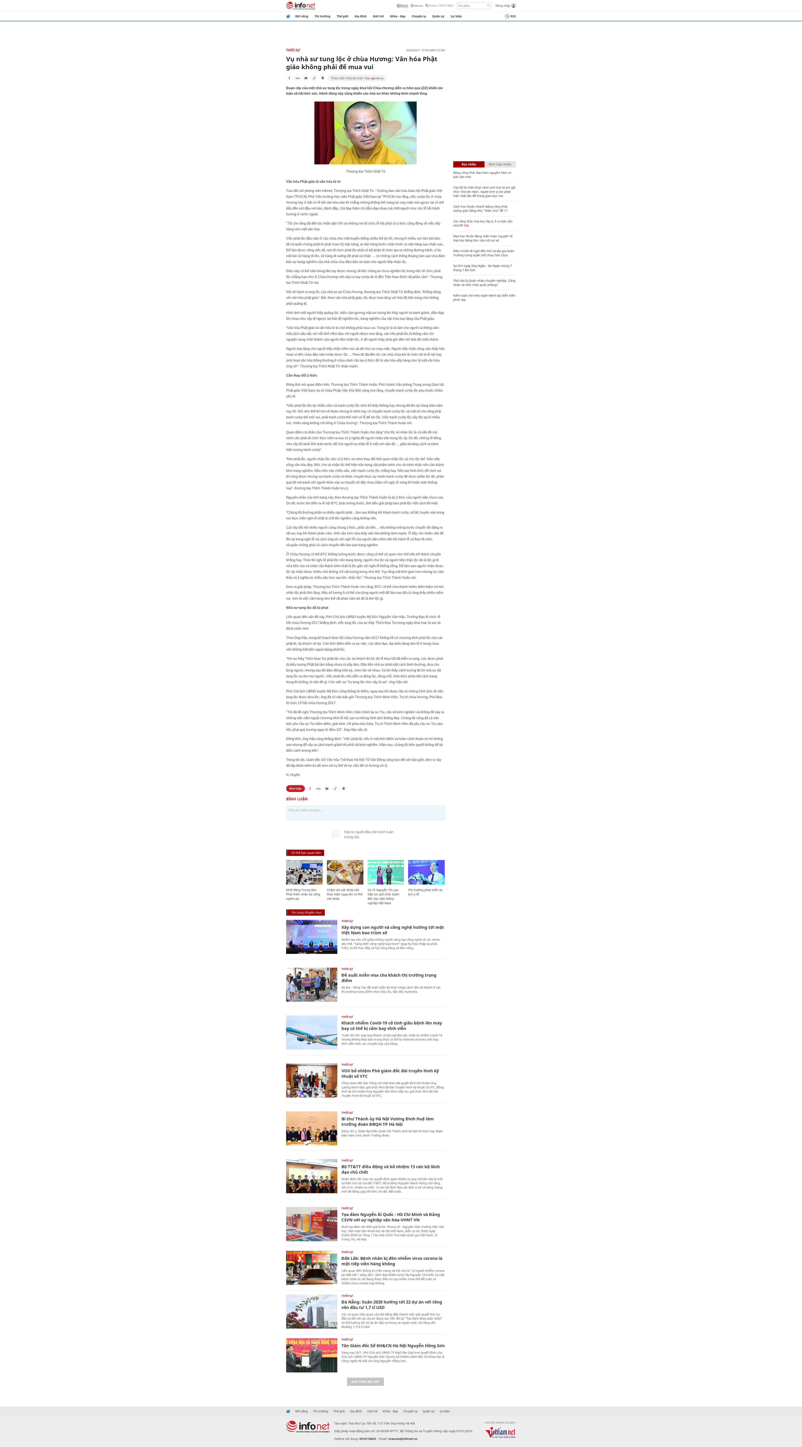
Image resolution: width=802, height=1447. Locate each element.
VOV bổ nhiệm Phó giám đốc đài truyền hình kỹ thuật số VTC (390, 1073)
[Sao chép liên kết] (314, 78)
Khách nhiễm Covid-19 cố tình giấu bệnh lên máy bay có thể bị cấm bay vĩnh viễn (391, 1025)
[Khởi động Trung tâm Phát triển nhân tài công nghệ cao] (304, 872)
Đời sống (301, 16)
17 (505, 211)
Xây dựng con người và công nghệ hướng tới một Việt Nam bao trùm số (392, 929)
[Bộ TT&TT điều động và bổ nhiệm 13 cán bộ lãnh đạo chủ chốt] (311, 1176)
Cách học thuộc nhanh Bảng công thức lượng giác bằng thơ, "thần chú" (480, 208)
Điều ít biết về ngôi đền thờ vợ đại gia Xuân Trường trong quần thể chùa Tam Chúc (483, 253)
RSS (513, 16)
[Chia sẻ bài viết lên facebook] (289, 78)
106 (466, 225)
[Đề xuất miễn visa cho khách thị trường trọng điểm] (311, 985)
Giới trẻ (378, 16)
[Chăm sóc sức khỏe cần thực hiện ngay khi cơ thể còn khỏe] (345, 872)
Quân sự (438, 16)
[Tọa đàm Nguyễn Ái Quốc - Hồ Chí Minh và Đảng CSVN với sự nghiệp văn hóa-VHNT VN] (311, 1224)
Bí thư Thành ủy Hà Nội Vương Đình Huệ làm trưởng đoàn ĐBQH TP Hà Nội (387, 1121)
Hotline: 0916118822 (441, 5)
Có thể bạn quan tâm (306, 853)
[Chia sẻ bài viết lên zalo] (297, 78)
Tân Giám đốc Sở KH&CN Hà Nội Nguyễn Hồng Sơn (393, 1345)
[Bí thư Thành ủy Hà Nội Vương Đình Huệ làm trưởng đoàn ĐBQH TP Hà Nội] (311, 1128)
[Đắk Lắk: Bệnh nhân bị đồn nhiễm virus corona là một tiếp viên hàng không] (311, 1268)
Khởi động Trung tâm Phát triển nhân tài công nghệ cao (303, 894)
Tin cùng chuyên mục (306, 912)
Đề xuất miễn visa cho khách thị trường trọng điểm (389, 977)
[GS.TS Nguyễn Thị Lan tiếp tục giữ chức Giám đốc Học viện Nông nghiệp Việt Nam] (386, 872)
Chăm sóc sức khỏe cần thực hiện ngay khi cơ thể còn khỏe (345, 894)
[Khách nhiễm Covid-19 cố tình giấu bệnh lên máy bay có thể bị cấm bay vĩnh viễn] (311, 1032)
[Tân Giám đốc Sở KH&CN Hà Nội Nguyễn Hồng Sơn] (311, 1355)
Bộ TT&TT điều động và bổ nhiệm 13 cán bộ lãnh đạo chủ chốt (390, 1169)
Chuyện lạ (419, 16)
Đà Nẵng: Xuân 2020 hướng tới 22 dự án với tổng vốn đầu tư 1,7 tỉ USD (391, 1304)
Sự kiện (456, 16)
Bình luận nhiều (500, 164)
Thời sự (293, 50)
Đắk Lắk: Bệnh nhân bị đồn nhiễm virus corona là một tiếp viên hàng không (391, 1261)
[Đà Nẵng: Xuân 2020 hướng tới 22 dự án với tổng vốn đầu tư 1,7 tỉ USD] (311, 1312)
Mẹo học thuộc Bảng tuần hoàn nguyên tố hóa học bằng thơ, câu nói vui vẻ (482, 238)
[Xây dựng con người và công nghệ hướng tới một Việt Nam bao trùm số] (311, 937)
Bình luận (295, 788)
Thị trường (322, 16)
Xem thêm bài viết (365, 1382)
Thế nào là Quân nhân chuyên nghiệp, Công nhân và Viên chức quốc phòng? (484, 283)
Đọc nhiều (469, 164)
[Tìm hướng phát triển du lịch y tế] (426, 872)
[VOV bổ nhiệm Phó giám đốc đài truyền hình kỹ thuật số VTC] (311, 1080)
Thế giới (342, 16)
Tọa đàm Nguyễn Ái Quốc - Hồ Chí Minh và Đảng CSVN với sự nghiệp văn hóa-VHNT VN (390, 1217)
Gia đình (361, 16)
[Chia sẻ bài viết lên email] (306, 78)
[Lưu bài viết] (323, 78)
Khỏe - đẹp (397, 16)
